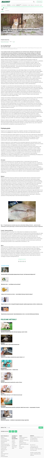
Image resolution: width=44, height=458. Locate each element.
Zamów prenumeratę (5, 440)
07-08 (14, 41)
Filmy (29, 5)
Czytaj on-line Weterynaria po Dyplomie (4, 450)
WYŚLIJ (40, 427)
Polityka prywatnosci (23, 437)
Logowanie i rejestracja (23, 440)
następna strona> (22, 259)
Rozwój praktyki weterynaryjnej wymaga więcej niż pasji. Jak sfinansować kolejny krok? (18, 274)
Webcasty (32, 5)
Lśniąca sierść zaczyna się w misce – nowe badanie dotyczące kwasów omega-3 (17, 294)
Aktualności (37, 5)
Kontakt (20, 448)
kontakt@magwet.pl (34, 447)
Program (13, 442)
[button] (4, 5)
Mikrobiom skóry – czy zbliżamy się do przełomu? (11, 284)
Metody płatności (22, 442)
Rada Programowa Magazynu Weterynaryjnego (4, 455)
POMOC (20, 436)
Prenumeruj (39, 1)
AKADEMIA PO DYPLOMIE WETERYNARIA (14, 437)
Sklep (41, 5)
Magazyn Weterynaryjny (5, 41)
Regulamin (21, 441)
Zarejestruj (7, 10)
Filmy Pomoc (21, 446)
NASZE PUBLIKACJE (5, 436)
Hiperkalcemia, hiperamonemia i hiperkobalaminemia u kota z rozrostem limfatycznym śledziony (20, 314)
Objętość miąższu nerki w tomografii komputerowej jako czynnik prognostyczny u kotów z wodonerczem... (22, 304)
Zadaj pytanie (22, 438)
